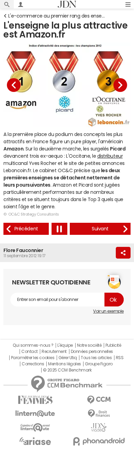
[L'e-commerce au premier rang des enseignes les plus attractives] (26, 229)
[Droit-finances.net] (99, 413)
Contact (29, 351)
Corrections (33, 364)
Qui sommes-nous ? (33, 345)
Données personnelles (92, 351)
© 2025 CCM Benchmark (67, 370)
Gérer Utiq (67, 358)
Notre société (89, 345)
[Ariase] (35, 441)
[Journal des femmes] (35, 400)
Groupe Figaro (99, 364)
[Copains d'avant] (35, 427)
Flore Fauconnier (23, 250)
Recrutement (54, 351)
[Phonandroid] (99, 441)
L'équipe (65, 345)
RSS (120, 358)
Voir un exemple (108, 311)
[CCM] (99, 400)
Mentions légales (64, 364)
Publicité (113, 345)
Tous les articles (96, 358)
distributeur (110, 156)
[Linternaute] (35, 413)
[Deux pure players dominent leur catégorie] (100, 229)
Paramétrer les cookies (32, 358)
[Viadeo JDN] (99, 427)
